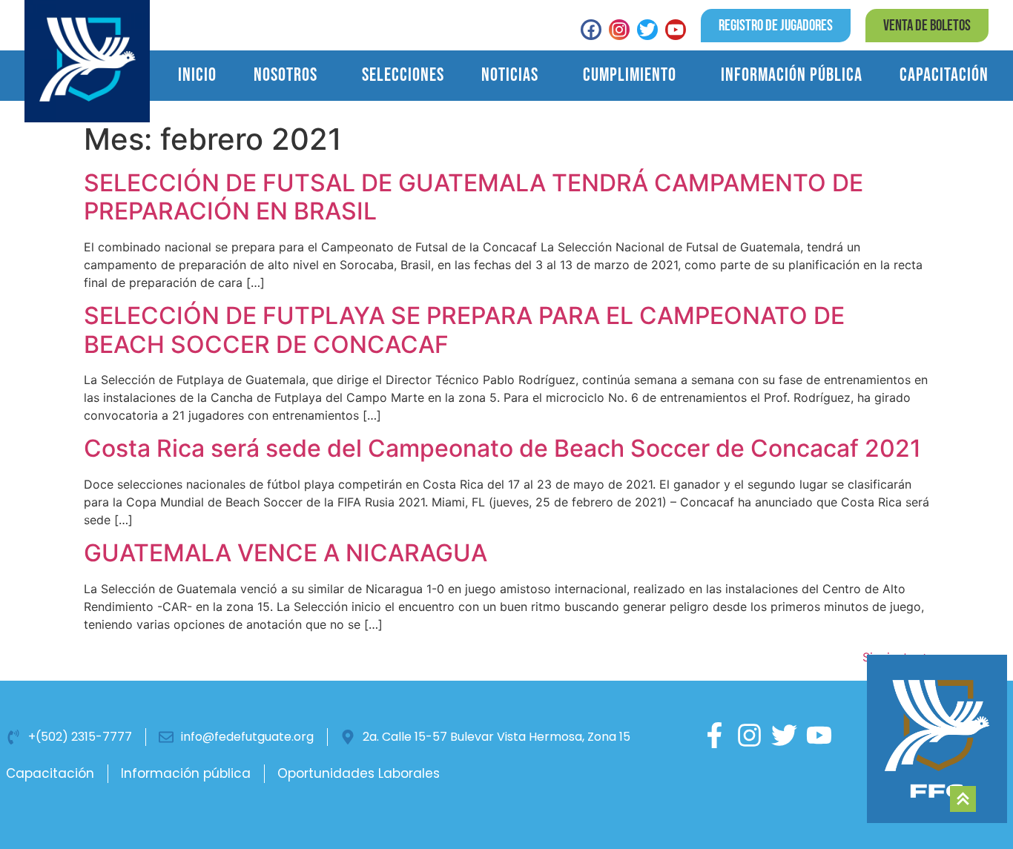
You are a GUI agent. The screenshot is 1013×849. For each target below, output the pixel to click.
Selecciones (403, 75)
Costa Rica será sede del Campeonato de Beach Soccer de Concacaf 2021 (502, 448)
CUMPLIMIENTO (629, 75)
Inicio (197, 75)
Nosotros (285, 75)
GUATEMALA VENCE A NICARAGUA (285, 552)
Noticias (509, 75)
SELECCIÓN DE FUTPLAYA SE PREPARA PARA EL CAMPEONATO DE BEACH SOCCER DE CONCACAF (464, 329)
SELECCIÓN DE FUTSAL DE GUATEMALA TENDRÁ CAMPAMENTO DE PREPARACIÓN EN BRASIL (473, 196)
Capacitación (944, 75)
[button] (927, 25)
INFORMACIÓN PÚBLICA (791, 75)
